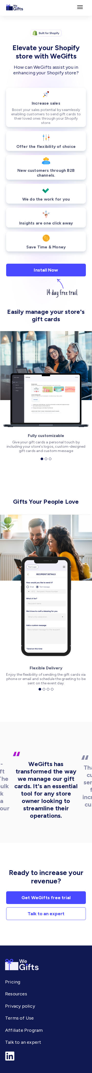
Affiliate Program (24, 1030)
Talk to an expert (46, 913)
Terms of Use (19, 1018)
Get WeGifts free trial (46, 897)
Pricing (12, 982)
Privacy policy (20, 1006)
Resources (16, 994)
